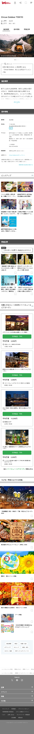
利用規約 (13, 708)
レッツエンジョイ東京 (7, 669)
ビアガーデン (21, 469)
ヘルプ (3, 714)
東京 (16, 643)
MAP (11, 128)
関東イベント (26, 669)
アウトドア (8, 647)
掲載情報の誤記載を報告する (26, 164)
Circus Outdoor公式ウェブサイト (17, 155)
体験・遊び (24, 643)
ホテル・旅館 (8, 651)
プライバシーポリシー (23, 708)
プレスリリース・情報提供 (23, 714)
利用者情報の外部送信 (8, 711)
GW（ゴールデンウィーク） (22, 651)
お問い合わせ (11, 714)
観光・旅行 (25, 647)
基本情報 (4, 111)
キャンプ (17, 647)
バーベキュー (11, 469)
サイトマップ (5, 708)
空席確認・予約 (17, 336)
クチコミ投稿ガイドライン (22, 711)
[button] (16, 59)
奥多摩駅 (9, 643)
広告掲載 (13, 717)
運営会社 (20, 717)
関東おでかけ (18, 669)
